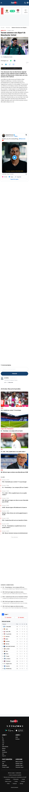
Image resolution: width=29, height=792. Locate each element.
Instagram (23, 781)
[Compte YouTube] (18, 726)
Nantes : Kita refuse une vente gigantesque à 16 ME (14, 513)
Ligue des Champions (7, 428)
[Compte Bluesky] (20, 726)
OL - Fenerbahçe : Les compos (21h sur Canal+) (15, 487)
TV (1, 449)
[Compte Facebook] (9, 726)
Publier (14, 373)
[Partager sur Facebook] (14, 60)
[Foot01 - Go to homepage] (14, 721)
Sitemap (21, 783)
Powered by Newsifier (14, 787)
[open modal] (27, 3)
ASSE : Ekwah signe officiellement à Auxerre (14, 507)
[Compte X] (7, 726)
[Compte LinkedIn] (14, 726)
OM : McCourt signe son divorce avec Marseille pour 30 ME (15, 501)
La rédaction (7, 779)
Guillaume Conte (7, 57)
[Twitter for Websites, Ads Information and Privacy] (26, 174)
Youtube (16, 781)
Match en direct (8, 781)
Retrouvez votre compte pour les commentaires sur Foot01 (15, 777)
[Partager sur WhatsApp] (10, 60)
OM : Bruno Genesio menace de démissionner (15, 533)
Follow (15, 136)
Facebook (15, 783)
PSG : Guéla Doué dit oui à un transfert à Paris (14, 520)
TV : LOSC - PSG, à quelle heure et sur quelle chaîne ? (14, 493)
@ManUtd (22, 139)
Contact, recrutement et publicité (15, 775)
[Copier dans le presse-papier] (9, 64)
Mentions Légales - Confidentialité (14, 772)
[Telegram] (6, 64)
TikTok (8, 783)
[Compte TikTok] (16, 726)
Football (23, 779)
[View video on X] (14, 157)
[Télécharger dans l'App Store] (19, 730)
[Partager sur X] (2, 64)
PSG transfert (15, 779)
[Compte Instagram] (11, 726)
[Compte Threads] (22, 726)
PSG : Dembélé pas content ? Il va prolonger (14, 481)
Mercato (3, 30)
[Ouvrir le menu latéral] (1, 3)
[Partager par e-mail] (13, 64)
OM (2, 470)
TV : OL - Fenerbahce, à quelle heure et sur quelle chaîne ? (14, 526)
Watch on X (22, 143)
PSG (2, 408)
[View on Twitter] (26, 135)
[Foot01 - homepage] (14, 2)
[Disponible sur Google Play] (9, 730)
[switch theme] (25, 3)
